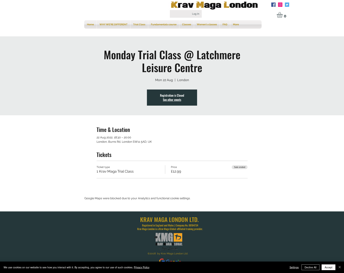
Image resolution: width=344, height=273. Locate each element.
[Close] (340, 267)
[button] (283, 15)
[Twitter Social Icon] (287, 5)
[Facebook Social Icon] (273, 5)
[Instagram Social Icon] (280, 5)
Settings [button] (294, 267)
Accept (328, 267)
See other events (172, 100)
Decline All (310, 267)
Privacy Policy (141, 267)
